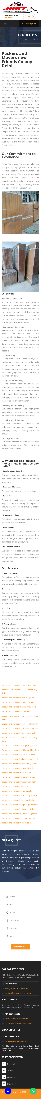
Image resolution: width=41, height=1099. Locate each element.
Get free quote (29, 24)
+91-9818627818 (12, 1036)
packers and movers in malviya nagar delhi (20, 763)
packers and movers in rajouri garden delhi (20, 804)
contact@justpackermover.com (18, 993)
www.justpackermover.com (16, 988)
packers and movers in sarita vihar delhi (19, 707)
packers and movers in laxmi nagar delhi (19, 697)
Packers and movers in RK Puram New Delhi (20, 750)
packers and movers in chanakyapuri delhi (20, 759)
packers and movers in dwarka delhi (17, 791)
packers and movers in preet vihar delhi (18, 702)
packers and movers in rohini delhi (16, 823)
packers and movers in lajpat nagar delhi (19, 733)
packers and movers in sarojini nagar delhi (20, 745)
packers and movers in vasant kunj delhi (19, 782)
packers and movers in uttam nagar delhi (19, 795)
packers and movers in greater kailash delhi (20, 728)
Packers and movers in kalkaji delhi (16, 711)
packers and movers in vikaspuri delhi (18, 809)
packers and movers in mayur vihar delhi (19, 685)
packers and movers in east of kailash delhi (20, 724)
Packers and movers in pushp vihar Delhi (19, 768)
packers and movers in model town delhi (19, 818)
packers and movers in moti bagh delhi (18, 754)
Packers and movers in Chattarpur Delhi (19, 777)
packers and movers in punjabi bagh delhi (19, 813)
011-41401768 (11, 983)
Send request (20, 946)
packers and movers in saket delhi (16, 773)
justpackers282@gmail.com (16, 1041)
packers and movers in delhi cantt (16, 786)
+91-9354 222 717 (11, 17)
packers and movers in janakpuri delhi (18, 800)
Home (27, 39)
